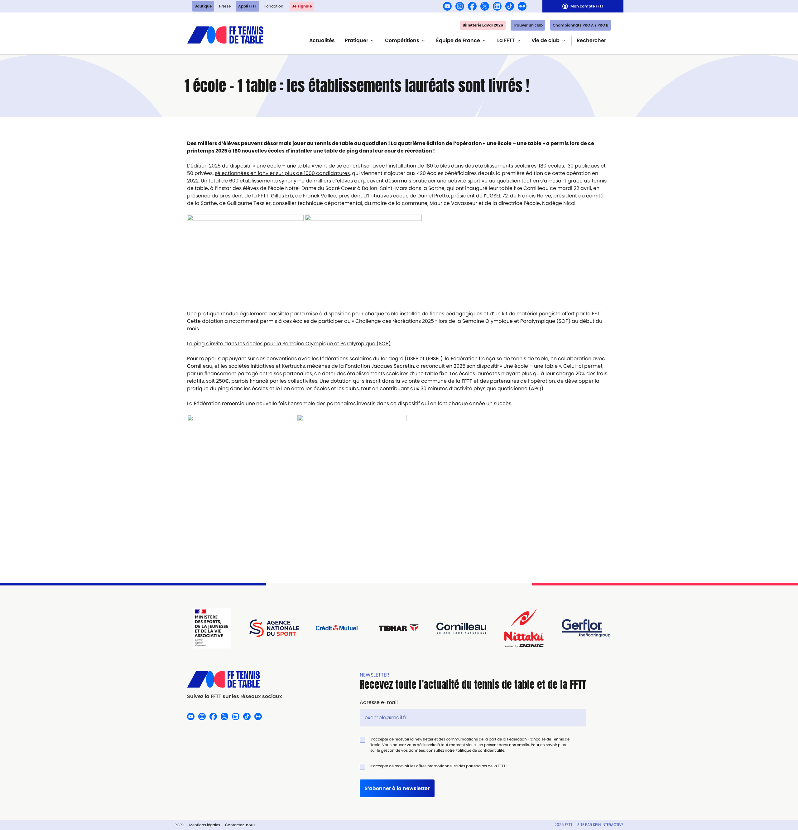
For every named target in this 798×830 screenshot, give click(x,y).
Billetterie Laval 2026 (483, 25)
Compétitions (402, 40)
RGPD (179, 825)
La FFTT (506, 40)
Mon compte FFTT (587, 6)
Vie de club (545, 40)
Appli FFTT (247, 6)
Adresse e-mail (379, 702)
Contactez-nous (240, 825)
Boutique (203, 6)
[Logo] (234, 679)
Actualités (322, 40)
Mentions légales (204, 825)
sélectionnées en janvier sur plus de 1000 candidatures (282, 173)
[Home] (225, 34)
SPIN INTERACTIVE (608, 824)
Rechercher (591, 40)
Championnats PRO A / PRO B (580, 25)
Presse (225, 6)
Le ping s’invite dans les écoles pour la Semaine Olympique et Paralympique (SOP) (289, 343)
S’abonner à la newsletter (397, 788)
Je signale (302, 6)
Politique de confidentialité (479, 750)
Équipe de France (458, 40)
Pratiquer (356, 40)
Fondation (273, 6)
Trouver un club (528, 25)
